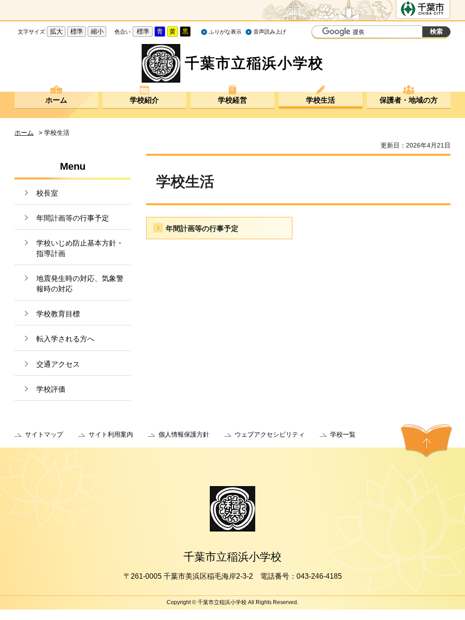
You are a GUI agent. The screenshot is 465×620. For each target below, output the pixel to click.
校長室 (47, 193)
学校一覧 (343, 434)
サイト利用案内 (111, 434)
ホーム (56, 100)
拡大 (56, 31)
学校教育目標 (58, 314)
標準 (76, 31)
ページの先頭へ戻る (426, 440)
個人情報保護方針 (183, 434)
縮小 (97, 31)
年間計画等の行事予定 (72, 218)
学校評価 (50, 389)
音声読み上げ (269, 32)
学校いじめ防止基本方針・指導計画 (80, 248)
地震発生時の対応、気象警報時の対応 (80, 283)
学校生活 (320, 100)
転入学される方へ (65, 339)
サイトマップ (44, 434)
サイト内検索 (319, 32)
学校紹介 (144, 100)
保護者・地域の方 (409, 100)
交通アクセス (58, 364)
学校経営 (232, 100)
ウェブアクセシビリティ (270, 434)
